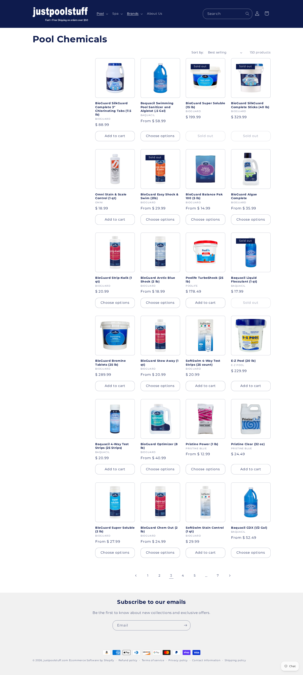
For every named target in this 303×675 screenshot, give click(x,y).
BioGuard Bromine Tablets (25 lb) (110, 362)
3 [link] (171, 575)
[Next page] (229, 575)
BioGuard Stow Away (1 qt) (160, 362)
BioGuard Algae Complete (244, 196)
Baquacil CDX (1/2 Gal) (249, 527)
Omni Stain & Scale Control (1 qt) (111, 196)
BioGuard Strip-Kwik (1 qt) (113, 279)
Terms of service (153, 660)
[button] (102, 13)
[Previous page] (136, 575)
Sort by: (197, 52)
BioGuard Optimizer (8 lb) (159, 446)
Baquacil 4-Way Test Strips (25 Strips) (112, 446)
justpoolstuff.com (55, 660)
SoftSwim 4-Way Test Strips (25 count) (203, 362)
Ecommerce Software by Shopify (91, 660)
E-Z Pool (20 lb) (243, 361)
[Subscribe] (185, 625)
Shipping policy (235, 660)
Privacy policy (178, 660)
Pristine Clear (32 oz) (248, 444)
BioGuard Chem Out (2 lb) (159, 529)
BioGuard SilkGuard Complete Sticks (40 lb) (250, 105)
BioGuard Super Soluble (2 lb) (115, 529)
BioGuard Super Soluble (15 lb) (205, 105)
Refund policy (128, 660)
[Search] (247, 13)
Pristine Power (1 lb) (202, 444)
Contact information (206, 660)
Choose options (160, 136)
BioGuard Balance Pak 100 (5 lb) (204, 196)
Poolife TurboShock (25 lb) (204, 279)
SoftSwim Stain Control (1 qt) (205, 529)
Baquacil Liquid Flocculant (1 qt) (244, 279)
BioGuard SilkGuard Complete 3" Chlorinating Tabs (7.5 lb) (113, 109)
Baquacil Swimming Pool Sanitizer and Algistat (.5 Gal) (157, 107)
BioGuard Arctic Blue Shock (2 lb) (158, 279)
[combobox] (227, 14)
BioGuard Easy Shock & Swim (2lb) (160, 196)
